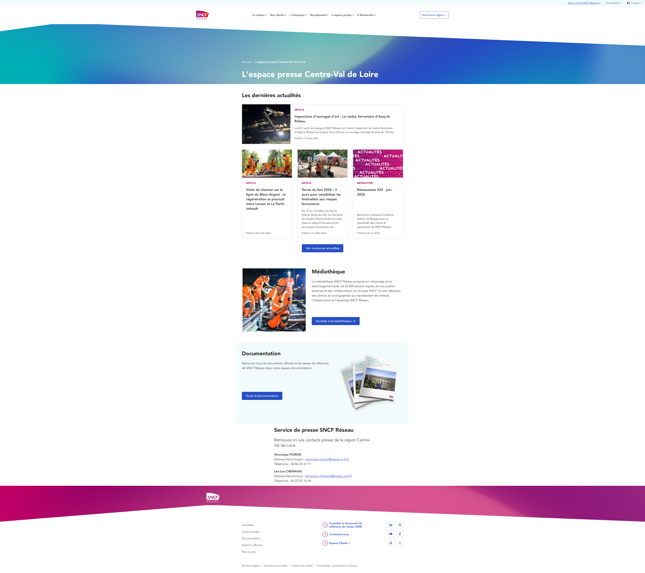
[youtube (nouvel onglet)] (391, 534)
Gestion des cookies (302, 565)
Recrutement (318, 15)
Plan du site (249, 552)
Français (635, 3)
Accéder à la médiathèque (334, 321)
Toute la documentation (262, 396)
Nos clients (277, 15)
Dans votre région (433, 15)
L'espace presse (342, 15)
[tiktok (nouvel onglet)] (391, 543)
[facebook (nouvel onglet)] (400, 534)
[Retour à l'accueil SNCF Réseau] (202, 15)
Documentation (251, 538)
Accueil (247, 62)
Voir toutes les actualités (322, 248)
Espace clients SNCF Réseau (583, 3)
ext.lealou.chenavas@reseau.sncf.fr (328, 476)
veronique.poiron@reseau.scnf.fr (327, 459)
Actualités (248, 525)
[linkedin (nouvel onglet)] (391, 525)
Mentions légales (251, 565)
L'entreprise (297, 15)
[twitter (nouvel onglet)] (400, 543)
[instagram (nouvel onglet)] (400, 525)
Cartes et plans (251, 531)
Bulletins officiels (252, 545)
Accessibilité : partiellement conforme (337, 565)
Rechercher (367, 15)
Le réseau (258, 15)
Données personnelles (275, 565)
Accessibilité (612, 3)
